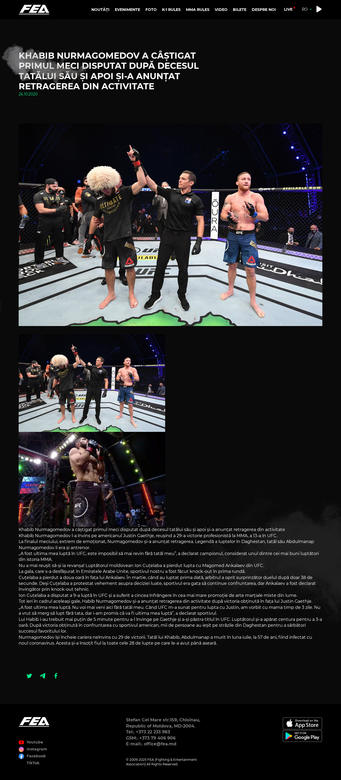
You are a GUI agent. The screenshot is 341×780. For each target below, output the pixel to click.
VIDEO (221, 9)
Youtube (35, 742)
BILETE (239, 9)
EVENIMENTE (127, 9)
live (288, 9)
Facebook (36, 756)
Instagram (37, 749)
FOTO (151, 9)
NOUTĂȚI (100, 9)
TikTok (33, 763)
